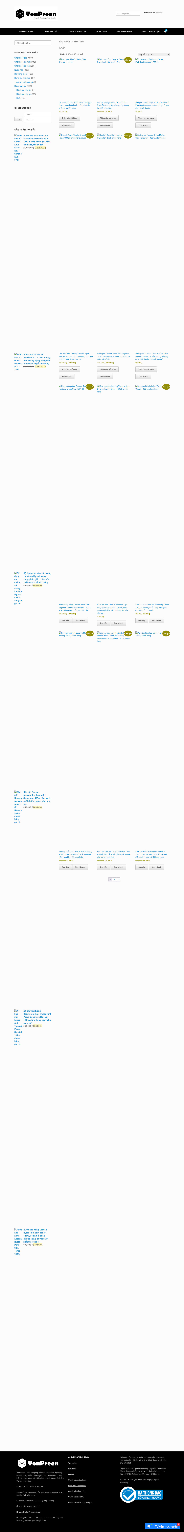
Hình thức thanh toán (77, 1485)
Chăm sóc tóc (20, 57)
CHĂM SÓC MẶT (51, 31)
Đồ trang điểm (20, 73)
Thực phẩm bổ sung (23, 81)
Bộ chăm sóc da (23, 89)
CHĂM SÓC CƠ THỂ (77, 31)
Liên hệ (71, 1474)
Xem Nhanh (66, 125)
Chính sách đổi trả (76, 1496)
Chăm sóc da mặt (22, 61)
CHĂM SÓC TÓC (26, 31)
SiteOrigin (95, 1526)
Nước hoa (18, 69)
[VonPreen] (35, 13)
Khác (18, 98)
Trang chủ (63, 41)
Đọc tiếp (65, 620)
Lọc (18, 119)
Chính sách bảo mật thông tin (80, 1502)
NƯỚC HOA (101, 31)
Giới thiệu (72, 1468)
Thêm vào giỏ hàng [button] (69, 118)
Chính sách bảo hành (77, 1491)
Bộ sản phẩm (73, 41)
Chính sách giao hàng (77, 1479)
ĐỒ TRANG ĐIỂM (124, 31)
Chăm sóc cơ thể (22, 65)
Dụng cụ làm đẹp (22, 77)
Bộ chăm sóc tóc (23, 94)
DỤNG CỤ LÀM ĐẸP (151, 31)
